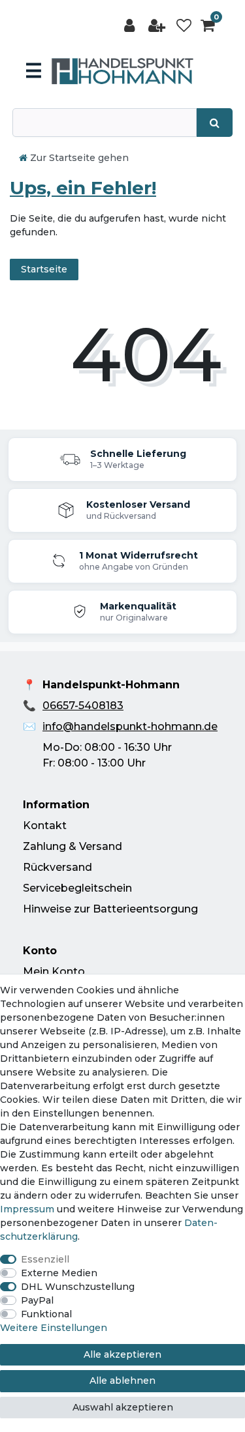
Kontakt (45, 825)
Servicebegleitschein (77, 888)
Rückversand (57, 867)
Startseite (44, 269)
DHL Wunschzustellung (78, 1287)
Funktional (46, 1314)
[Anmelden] (131, 25)
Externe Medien (59, 1273)
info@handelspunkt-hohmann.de (130, 726)
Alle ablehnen (122, 1380)
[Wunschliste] (184, 25)
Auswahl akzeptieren (123, 1407)
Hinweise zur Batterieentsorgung (110, 909)
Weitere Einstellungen (53, 1328)
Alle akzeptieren (122, 1354)
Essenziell (45, 1259)
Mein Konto (54, 971)
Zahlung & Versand (72, 846)
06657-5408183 (82, 705)
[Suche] (215, 122)
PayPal (37, 1300)
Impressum (27, 1209)
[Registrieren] (158, 25)
